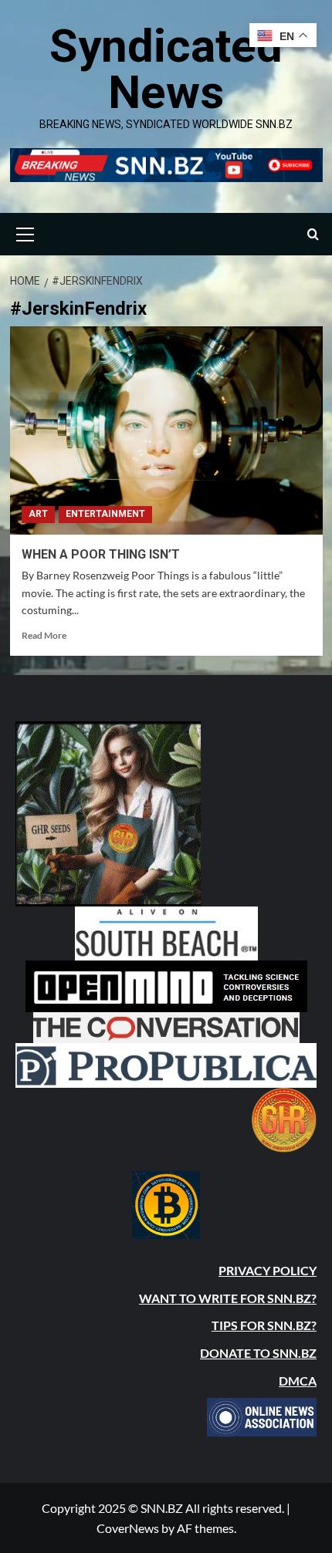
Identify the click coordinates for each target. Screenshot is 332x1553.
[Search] (313, 234)
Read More (44, 635)
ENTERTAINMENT (105, 513)
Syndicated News (166, 69)
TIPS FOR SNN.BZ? (264, 1325)
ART (38, 513)
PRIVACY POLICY (268, 1270)
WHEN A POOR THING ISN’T (101, 554)
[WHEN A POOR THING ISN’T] (166, 430)
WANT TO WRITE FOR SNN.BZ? (228, 1298)
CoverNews (128, 1528)
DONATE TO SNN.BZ (258, 1352)
